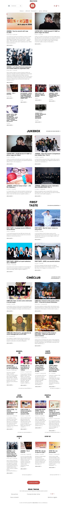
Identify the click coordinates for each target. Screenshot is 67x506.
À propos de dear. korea (33, 494)
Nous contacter (14, 497)
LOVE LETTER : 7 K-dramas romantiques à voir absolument (12, 412)
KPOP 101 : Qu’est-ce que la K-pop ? (40, 451)
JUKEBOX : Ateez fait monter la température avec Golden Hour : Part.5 (54, 95)
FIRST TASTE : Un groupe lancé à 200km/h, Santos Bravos (40, 95)
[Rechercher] (20, 6)
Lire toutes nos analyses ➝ (55, 388)
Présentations (34, 11)
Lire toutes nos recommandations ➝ (25, 432)
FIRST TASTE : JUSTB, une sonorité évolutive (47, 261)
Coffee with (27, 11)
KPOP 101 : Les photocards (53, 451)
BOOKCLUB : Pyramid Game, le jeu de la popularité (12, 367)
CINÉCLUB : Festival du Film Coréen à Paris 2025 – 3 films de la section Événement (47, 301)
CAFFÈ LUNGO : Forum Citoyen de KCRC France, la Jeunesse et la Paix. (40, 368)
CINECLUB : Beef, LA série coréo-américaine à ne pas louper (19, 301)
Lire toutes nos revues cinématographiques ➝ (55, 277)
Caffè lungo (45, 11)
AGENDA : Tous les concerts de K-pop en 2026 (17, 31)
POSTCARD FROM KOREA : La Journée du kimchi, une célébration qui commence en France (54, 413)
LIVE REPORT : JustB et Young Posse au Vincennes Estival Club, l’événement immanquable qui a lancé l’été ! (26, 96)
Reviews (21, 11)
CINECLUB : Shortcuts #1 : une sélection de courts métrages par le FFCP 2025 (19, 333)
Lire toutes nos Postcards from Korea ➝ (52, 432)
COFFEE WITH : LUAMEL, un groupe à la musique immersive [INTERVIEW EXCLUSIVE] (40, 116)
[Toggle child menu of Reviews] (23, 11)
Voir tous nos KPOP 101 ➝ (55, 474)
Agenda (40, 11)
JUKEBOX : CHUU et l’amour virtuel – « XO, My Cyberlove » (19, 186)
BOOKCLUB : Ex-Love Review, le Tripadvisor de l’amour (25, 368)
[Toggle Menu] (9, 6)
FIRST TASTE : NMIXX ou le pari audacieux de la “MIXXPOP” (19, 262)
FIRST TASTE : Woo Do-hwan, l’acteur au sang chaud (46, 228)
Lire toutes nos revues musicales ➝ (53, 131)
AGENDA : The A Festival (11, 94)
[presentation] (19, 21)
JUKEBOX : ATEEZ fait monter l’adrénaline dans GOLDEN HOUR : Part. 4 (47, 186)
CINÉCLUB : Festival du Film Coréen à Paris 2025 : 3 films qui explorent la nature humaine (45, 334)
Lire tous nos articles (33, 482)
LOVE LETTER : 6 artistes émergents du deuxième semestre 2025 (26, 412)
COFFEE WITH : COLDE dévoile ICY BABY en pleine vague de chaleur (47, 31)
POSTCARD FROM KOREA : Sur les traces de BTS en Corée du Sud (40, 412)
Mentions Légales (52, 497)
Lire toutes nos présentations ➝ (54, 205)
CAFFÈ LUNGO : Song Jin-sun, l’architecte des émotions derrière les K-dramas (54, 368)
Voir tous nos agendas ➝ (27, 474)
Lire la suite (10, 45)
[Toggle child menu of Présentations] (37, 11)
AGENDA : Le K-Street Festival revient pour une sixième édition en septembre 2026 (19, 67)
